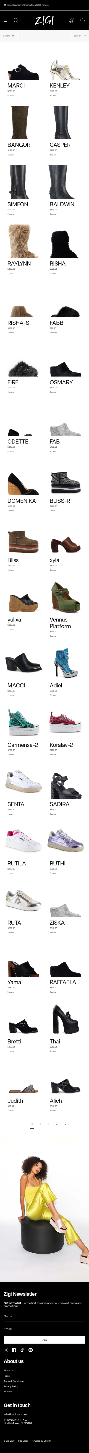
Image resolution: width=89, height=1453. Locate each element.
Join (44, 1340)
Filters (6, 36)
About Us (8, 1370)
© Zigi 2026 (9, 1441)
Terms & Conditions (14, 1381)
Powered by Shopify (41, 1441)
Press (7, 1376)
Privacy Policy (11, 1386)
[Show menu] (7, 20)
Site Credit (23, 1441)
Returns (8, 1391)
